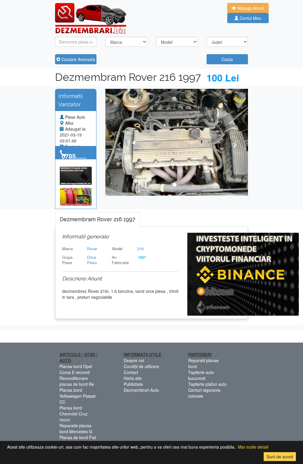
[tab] (97, 219)
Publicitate (133, 384)
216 (140, 248)
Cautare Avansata (77, 59)
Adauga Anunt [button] (250, 8)
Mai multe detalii (253, 447)
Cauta (227, 59)
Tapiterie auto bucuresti (201, 375)
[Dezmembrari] (91, 18)
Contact (131, 372)
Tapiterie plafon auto (207, 384)
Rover (92, 248)
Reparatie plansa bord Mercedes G (75, 428)
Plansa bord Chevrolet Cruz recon (73, 414)
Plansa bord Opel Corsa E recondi (75, 369)
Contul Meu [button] (249, 18)
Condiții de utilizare (141, 366)
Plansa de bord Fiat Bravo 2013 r (77, 440)
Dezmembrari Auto (141, 390)
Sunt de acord (280, 457)
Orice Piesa (92, 260)
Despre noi (134, 360)
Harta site (133, 378)
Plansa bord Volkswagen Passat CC (77, 396)
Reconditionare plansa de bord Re (76, 381)
